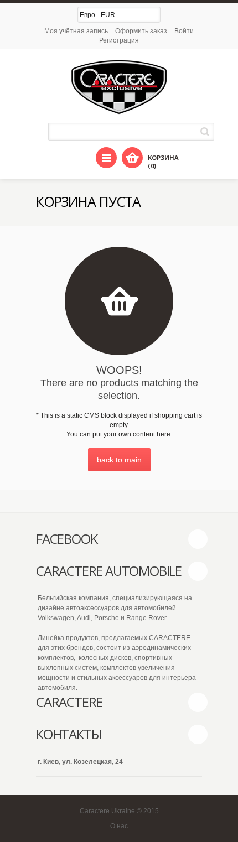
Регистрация (119, 40)
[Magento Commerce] (119, 87)
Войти (184, 31)
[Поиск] (206, 131)
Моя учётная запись (76, 31)
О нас (119, 826)
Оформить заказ (141, 31)
